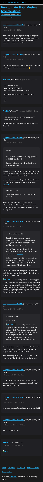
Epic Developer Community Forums (13, 2)
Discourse (13, 477)
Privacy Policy (7, 472)
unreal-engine (9, 17)
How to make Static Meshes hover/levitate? (19, 9)
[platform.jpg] (8, 279)
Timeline (6, 185)
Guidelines (21, 468)
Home (4, 468)
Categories (11, 468)
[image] (6, 451)
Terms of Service (33, 468)
